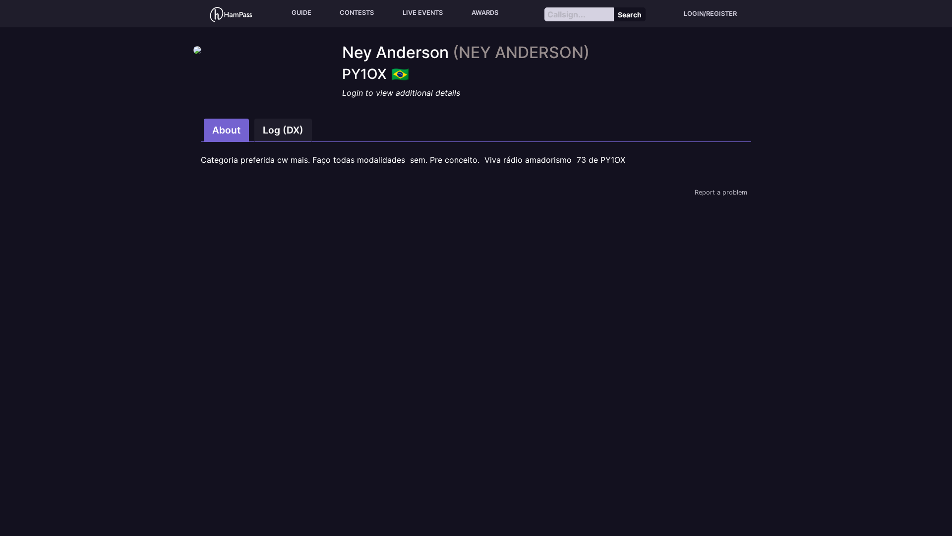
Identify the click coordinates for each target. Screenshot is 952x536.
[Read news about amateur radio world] (231, 13)
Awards (485, 12)
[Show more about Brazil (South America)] (400, 71)
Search (630, 14)
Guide (301, 12)
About (226, 130)
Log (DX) (283, 130)
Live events (423, 12)
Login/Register (710, 13)
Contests (357, 12)
